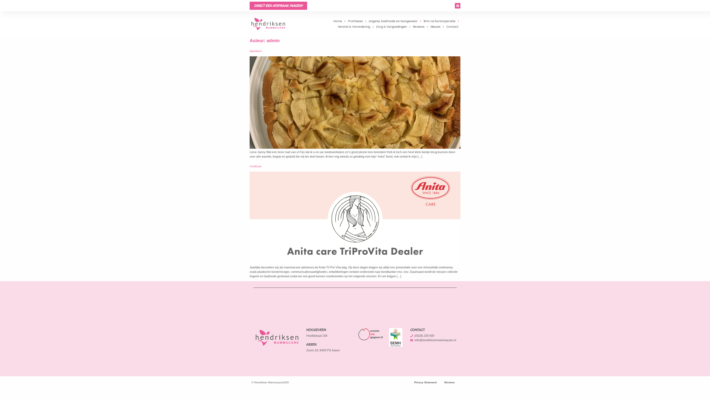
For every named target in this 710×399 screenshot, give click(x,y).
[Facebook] (457, 5)
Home (337, 21)
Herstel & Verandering (354, 27)
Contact (452, 27)
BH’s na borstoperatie (439, 21)
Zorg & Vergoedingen (391, 27)
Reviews (419, 27)
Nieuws (435, 27)
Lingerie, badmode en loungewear (393, 21)
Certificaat (255, 166)
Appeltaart (256, 51)
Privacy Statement (425, 382)
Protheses (355, 21)
